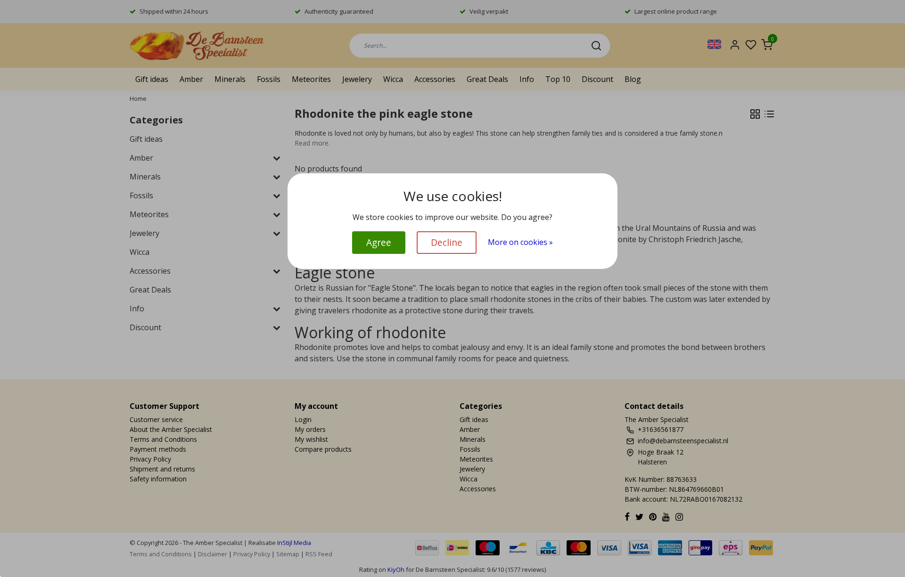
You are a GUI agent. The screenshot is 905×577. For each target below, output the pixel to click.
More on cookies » (520, 242)
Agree (378, 242)
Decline (446, 242)
